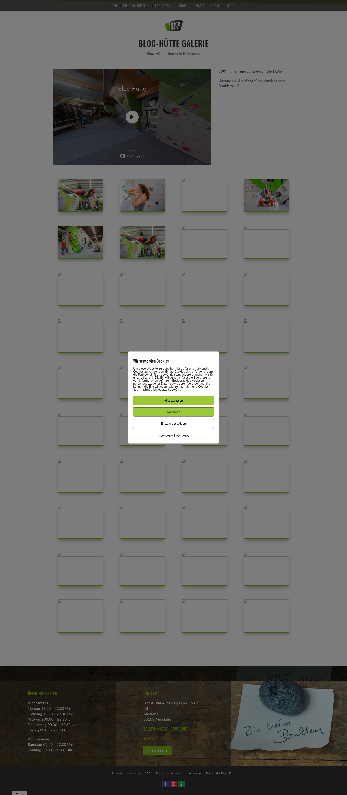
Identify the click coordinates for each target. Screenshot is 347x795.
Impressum (182, 436)
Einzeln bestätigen (173, 424)
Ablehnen (173, 412)
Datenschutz (165, 436)
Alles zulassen (173, 401)
